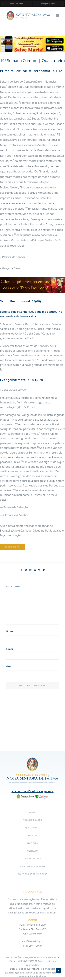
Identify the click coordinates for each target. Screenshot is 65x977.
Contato (32, 851)
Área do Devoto (32, 820)
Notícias (32, 843)
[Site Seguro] (32, 796)
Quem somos (32, 828)
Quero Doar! (12, 547)
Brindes (32, 835)
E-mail (10, 649)
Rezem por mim (32, 858)
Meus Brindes (16, 3)
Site (8, 666)
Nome (9, 631)
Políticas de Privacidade (32, 874)
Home (32, 812)
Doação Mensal (48, 3)
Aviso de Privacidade (32, 866)
